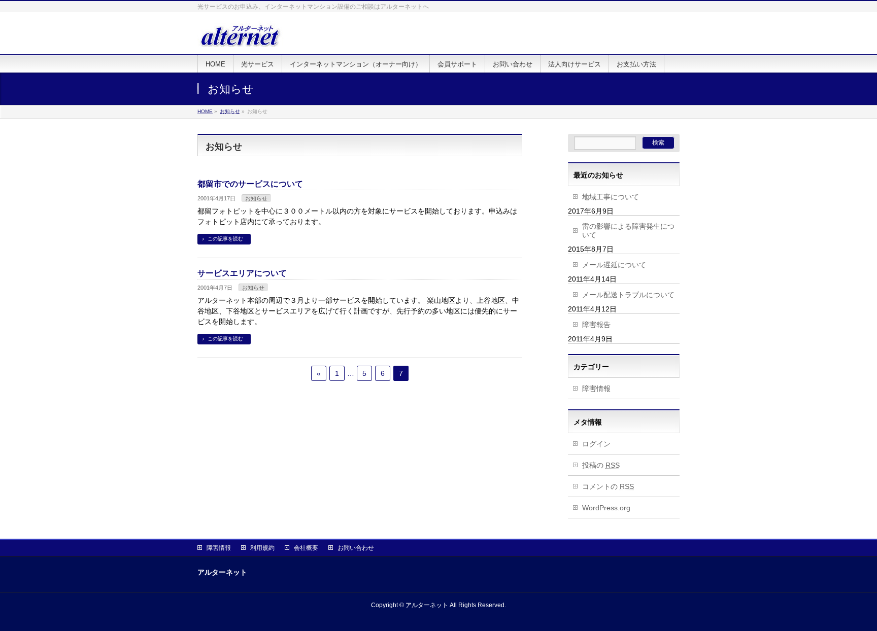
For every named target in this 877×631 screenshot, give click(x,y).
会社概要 (306, 547)
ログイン (596, 444)
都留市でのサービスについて (250, 184)
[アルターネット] (240, 35)
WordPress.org (606, 508)
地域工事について (610, 197)
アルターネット (427, 605)
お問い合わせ (356, 547)
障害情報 (596, 388)
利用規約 (262, 547)
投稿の (601, 465)
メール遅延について (614, 265)
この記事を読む (225, 238)
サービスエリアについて (242, 273)
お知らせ (256, 198)
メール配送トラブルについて (628, 295)
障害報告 (596, 325)
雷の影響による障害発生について (628, 230)
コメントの (608, 486)
